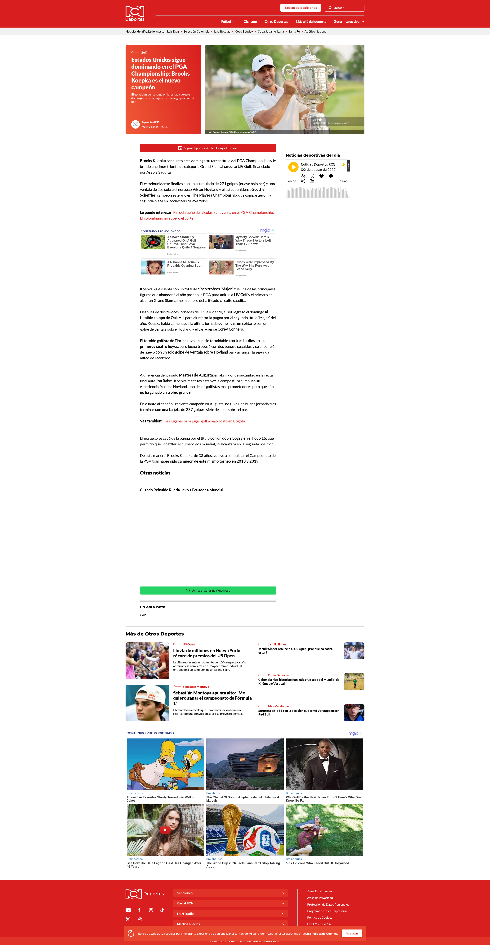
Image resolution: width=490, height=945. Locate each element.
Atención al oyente (319, 891)
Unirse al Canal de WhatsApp (211, 590)
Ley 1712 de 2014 (319, 924)
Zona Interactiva (346, 22)
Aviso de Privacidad (320, 897)
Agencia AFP (150, 122)
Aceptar (352, 933)
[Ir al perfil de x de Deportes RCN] (128, 920)
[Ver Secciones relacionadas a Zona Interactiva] (362, 21)
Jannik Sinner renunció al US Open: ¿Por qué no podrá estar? (295, 650)
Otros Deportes (276, 22)
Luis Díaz (173, 31)
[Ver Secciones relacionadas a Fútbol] (234, 21)
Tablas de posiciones (300, 8)
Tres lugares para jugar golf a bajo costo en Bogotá (204, 421)
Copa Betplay (244, 31)
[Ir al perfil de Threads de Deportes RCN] (140, 920)
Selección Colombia (196, 31)
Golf (143, 615)
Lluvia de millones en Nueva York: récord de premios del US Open (206, 653)
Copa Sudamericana (271, 31)
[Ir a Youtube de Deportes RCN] (128, 911)
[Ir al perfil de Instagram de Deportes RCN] (151, 911)
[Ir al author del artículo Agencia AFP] (135, 124)
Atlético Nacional (316, 31)
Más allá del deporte (311, 22)
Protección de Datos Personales (328, 904)
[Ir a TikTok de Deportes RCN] (162, 911)
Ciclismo (250, 22)
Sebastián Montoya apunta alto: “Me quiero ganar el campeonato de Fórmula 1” (212, 698)
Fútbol (226, 22)
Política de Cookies (324, 933)
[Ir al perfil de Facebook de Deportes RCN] (139, 911)
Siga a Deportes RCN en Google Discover (211, 148)
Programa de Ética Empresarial (327, 911)
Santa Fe (294, 31)
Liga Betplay (222, 31)
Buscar (339, 8)
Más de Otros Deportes (155, 634)
